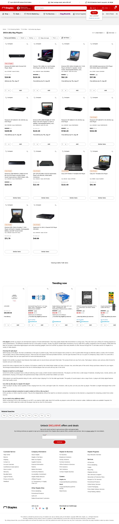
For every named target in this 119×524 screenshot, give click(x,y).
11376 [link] (59, 311)
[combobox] (60, 8)
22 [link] (67, 128)
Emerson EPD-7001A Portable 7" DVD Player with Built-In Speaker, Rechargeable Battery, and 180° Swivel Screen (17, 229)
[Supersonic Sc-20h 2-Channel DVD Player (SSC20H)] (45, 216)
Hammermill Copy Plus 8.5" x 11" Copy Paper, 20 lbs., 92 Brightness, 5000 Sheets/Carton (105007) (37, 307)
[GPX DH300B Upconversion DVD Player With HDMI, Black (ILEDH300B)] (102, 55)
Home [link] (4, 29)
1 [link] (39, 74)
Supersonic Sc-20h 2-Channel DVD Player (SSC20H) (45, 228)
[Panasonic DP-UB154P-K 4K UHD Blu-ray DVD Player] (102, 109)
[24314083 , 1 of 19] (14, 298)
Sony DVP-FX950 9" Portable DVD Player (73, 174)
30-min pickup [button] (31, 320)
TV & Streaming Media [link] (13, 29)
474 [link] (96, 74)
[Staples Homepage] (8, 8)
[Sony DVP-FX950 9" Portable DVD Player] (73, 163)
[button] (85, 8)
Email (44, 435)
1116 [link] (108, 311)
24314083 (6, 306)
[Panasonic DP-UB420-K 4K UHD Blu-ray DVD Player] (17, 109)
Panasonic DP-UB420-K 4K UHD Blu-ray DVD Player (16, 121)
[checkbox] (44, 38)
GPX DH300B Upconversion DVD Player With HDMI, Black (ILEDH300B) (101, 67)
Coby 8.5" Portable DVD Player (99, 174)
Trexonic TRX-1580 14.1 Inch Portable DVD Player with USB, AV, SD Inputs (44, 67)
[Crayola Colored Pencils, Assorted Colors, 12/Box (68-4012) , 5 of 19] (111, 298)
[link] (20, 2)
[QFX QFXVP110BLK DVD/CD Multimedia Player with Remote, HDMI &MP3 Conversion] (45, 163)
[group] (14, 307)
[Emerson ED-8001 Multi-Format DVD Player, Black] (17, 55)
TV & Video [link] (24, 29)
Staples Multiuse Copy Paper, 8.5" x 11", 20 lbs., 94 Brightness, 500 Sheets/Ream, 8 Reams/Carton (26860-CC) (62, 307)
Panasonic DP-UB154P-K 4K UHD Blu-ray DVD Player (101, 121)
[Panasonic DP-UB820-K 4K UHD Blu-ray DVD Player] (73, 109)
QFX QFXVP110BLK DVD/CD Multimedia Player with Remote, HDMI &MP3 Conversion (44, 175)
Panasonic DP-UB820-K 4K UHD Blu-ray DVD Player (72, 121)
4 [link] (67, 74)
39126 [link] (35, 311)
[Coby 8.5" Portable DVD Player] (102, 163)
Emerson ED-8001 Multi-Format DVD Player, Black (15, 67)
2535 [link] (83, 311)
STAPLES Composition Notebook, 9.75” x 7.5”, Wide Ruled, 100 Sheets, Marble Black (87, 307)
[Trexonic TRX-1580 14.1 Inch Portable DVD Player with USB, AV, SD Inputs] (45, 55)
